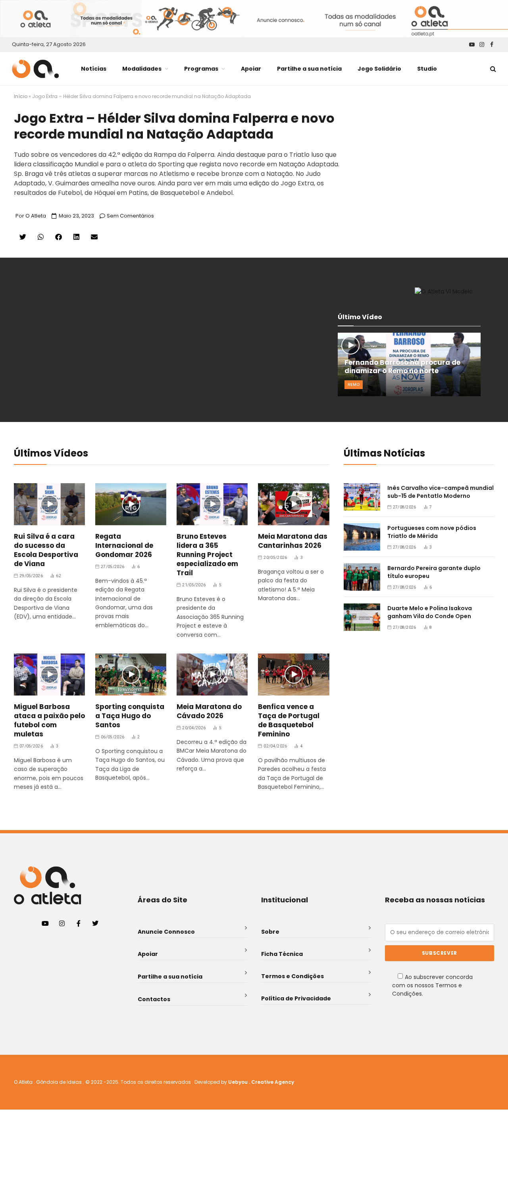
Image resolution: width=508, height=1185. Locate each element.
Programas (201, 69)
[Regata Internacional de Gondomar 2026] (130, 504)
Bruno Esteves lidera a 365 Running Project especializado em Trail (207, 555)
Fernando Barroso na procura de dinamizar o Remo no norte (402, 367)
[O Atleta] (35, 69)
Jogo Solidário (379, 69)
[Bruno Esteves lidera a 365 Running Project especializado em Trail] (212, 504)
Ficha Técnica (282, 954)
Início (20, 96)
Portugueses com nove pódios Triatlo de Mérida (431, 532)
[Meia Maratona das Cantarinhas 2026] (293, 504)
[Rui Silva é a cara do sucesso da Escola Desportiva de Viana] (49, 504)
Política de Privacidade (296, 998)
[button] (23, 237)
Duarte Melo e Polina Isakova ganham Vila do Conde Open (429, 612)
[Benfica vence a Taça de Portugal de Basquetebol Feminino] (293, 674)
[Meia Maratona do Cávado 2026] (212, 674)
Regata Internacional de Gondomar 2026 (124, 545)
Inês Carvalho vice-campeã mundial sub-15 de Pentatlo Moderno (440, 492)
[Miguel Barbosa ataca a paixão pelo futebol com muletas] (49, 674)
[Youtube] (45, 923)
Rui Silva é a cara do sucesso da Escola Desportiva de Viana (46, 550)
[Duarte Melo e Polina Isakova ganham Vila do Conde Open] (362, 617)
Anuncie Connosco (166, 932)
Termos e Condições (292, 976)
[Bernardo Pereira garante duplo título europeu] (362, 577)
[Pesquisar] (492, 69)
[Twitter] (95, 923)
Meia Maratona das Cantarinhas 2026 (292, 541)
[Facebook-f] (78, 923)
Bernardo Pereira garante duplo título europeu (434, 572)
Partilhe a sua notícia (309, 69)
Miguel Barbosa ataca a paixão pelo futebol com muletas (49, 720)
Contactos (154, 999)
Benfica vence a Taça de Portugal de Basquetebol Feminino (288, 720)
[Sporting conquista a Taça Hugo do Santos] (130, 674)
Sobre (270, 932)
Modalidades (142, 69)
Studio (427, 69)
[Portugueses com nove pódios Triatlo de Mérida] (362, 537)
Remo (354, 384)
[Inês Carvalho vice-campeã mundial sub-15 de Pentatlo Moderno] (362, 497)
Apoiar (251, 69)
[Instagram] (62, 923)
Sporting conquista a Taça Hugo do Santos (129, 716)
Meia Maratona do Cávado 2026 (209, 711)
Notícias (93, 69)
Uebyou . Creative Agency (261, 1082)
